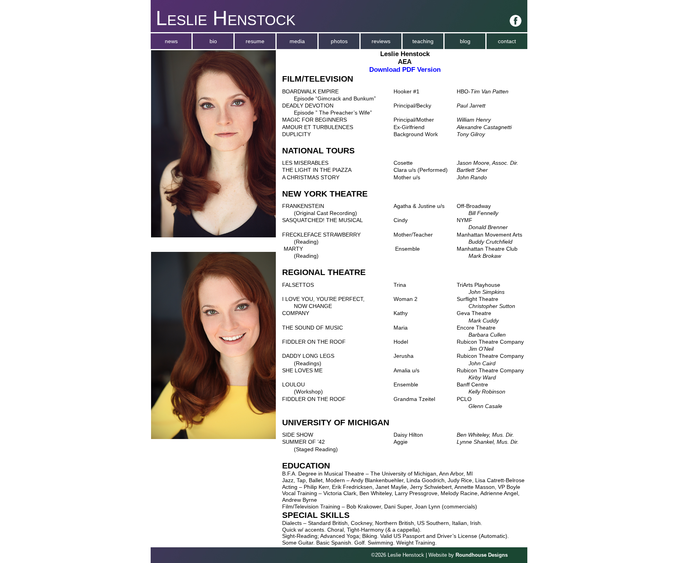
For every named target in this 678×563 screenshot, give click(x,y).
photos (339, 41)
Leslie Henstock (225, 18)
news (171, 41)
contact (507, 41)
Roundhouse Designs (482, 555)
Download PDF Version (405, 69)
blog (465, 41)
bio (213, 41)
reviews (381, 41)
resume (255, 41)
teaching (423, 41)
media (297, 41)
